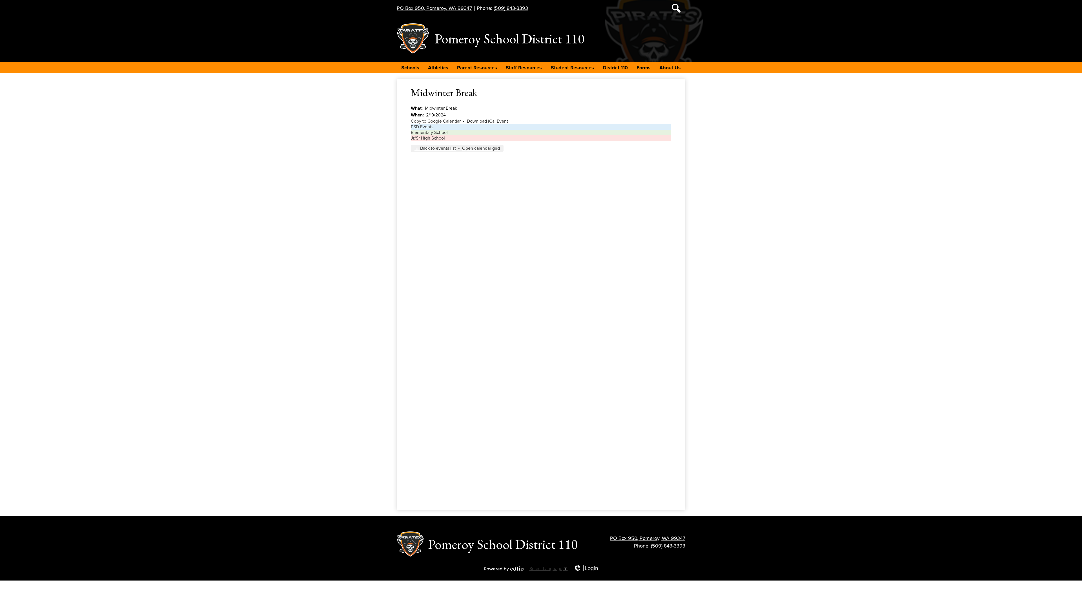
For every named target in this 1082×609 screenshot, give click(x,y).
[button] (410, 67)
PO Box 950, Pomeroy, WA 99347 (434, 8)
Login (585, 568)
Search (676, 8)
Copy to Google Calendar (436, 121)
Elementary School (429, 132)
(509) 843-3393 (511, 8)
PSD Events (422, 127)
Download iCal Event (487, 121)
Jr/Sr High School (428, 138)
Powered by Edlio (504, 569)
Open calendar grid (481, 148)
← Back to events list (435, 148)
